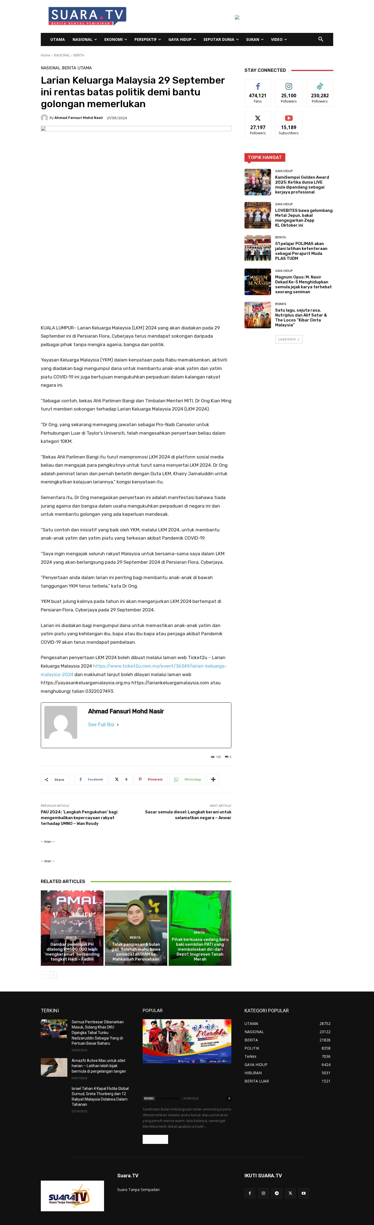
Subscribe (288, 115)
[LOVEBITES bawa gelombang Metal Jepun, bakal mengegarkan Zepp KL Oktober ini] (257, 215)
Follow (289, 83)
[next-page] (53, 974)
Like (258, 83)
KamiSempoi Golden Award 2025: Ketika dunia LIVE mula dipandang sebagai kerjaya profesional (302, 185)
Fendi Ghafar (168, 1098)
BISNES (280, 304)
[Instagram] (263, 1193)
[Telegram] (276, 1193)
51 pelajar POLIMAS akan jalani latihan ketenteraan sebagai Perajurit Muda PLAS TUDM (301, 251)
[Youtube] (303, 1193)
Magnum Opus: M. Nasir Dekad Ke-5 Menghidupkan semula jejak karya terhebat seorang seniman (303, 284)
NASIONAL (62, 55)
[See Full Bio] (117, 724)
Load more (287, 339)
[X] (290, 1193)
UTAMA (84, 68)
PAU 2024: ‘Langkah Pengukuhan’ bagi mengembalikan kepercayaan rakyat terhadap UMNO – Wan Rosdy (79, 818)
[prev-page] (44, 974)
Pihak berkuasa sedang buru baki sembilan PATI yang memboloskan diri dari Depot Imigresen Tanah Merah (200, 949)
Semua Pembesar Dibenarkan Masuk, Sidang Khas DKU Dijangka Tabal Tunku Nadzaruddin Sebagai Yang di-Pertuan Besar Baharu (98, 1032)
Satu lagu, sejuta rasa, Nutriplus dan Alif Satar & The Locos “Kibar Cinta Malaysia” (301, 317)
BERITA (79, 55)
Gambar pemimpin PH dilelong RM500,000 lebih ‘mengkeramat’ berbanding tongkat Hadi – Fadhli (72, 952)
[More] (213, 779)
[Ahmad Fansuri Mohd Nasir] (45, 117)
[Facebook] (249, 1193)
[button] (320, 39)
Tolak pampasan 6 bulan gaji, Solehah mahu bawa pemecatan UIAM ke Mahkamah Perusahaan (135, 952)
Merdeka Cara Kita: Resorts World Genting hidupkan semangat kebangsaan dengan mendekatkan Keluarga (185, 1080)
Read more (155, 1139)
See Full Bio (101, 725)
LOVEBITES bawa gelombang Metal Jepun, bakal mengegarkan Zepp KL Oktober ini (304, 218)
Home (45, 55)
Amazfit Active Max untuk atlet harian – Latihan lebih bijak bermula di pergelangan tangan (99, 1065)
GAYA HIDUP (284, 171)
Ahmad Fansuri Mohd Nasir (78, 117)
